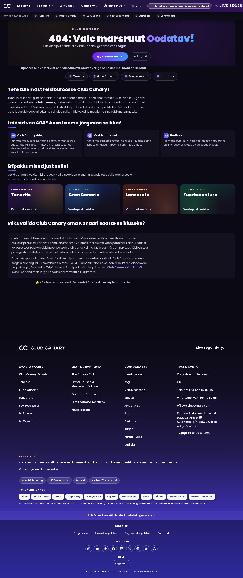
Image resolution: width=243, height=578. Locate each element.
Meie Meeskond (134, 390)
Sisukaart (163, 533)
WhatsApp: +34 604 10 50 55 (197, 398)
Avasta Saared (31, 367)
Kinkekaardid (81, 410)
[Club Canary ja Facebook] (113, 548)
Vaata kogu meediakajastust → (38, 469)
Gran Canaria (67, 15)
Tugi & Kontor (188, 367)
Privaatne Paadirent (86, 394)
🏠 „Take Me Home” (110, 56)
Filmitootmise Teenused (88, 402)
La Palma (145, 15)
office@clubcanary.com (193, 405)
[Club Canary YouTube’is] (97, 548)
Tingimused (81, 533)
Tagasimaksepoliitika (138, 533)
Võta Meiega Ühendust (193, 374)
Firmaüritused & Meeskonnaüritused (85, 384)
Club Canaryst (136, 367)
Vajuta (129, 398)
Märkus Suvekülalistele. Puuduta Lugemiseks (121, 515)
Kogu (127, 382)
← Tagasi (140, 56)
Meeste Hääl (45, 462)
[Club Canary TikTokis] (105, 548)
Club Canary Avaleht (33, 374)
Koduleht (23, 5)
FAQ (179, 382)
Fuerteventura (119, 15)
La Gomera (168, 15)
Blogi (127, 413)
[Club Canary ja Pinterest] (137, 548)
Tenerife (43, 15)
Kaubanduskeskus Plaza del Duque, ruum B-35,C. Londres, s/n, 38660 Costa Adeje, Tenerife (197, 419)
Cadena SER (144, 462)
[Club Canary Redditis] (146, 548)
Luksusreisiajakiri (119, 462)
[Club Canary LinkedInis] (121, 548)
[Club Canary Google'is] (154, 548)
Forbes (26, 462)
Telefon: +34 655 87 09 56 (195, 390)
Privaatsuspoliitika (106, 533)
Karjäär (129, 429)
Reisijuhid (43, 5)
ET (137, 5)
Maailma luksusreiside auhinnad (81, 462)
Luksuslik (66, 5)
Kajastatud (28, 456)
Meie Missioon (134, 374)
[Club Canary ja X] (129, 548)
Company (88, 5)
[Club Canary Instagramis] (88, 548)
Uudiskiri (130, 444)
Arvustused (132, 405)
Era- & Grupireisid (86, 367)
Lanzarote (93, 15)
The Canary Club (83, 374)
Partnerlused (133, 437)
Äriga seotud (113, 5)
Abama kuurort (169, 462)
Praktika (130, 421)
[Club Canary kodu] (7, 6)
